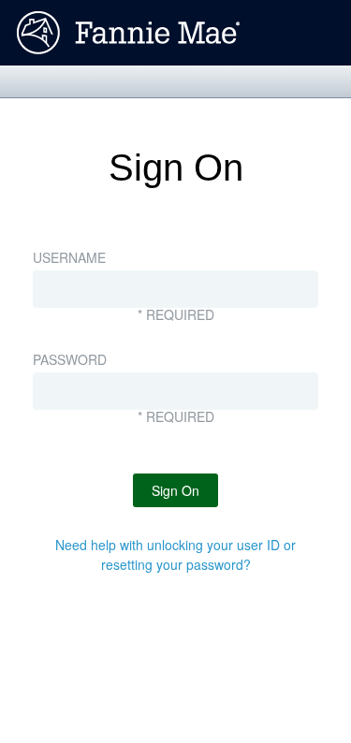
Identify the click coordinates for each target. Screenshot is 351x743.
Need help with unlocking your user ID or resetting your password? (175, 554)
